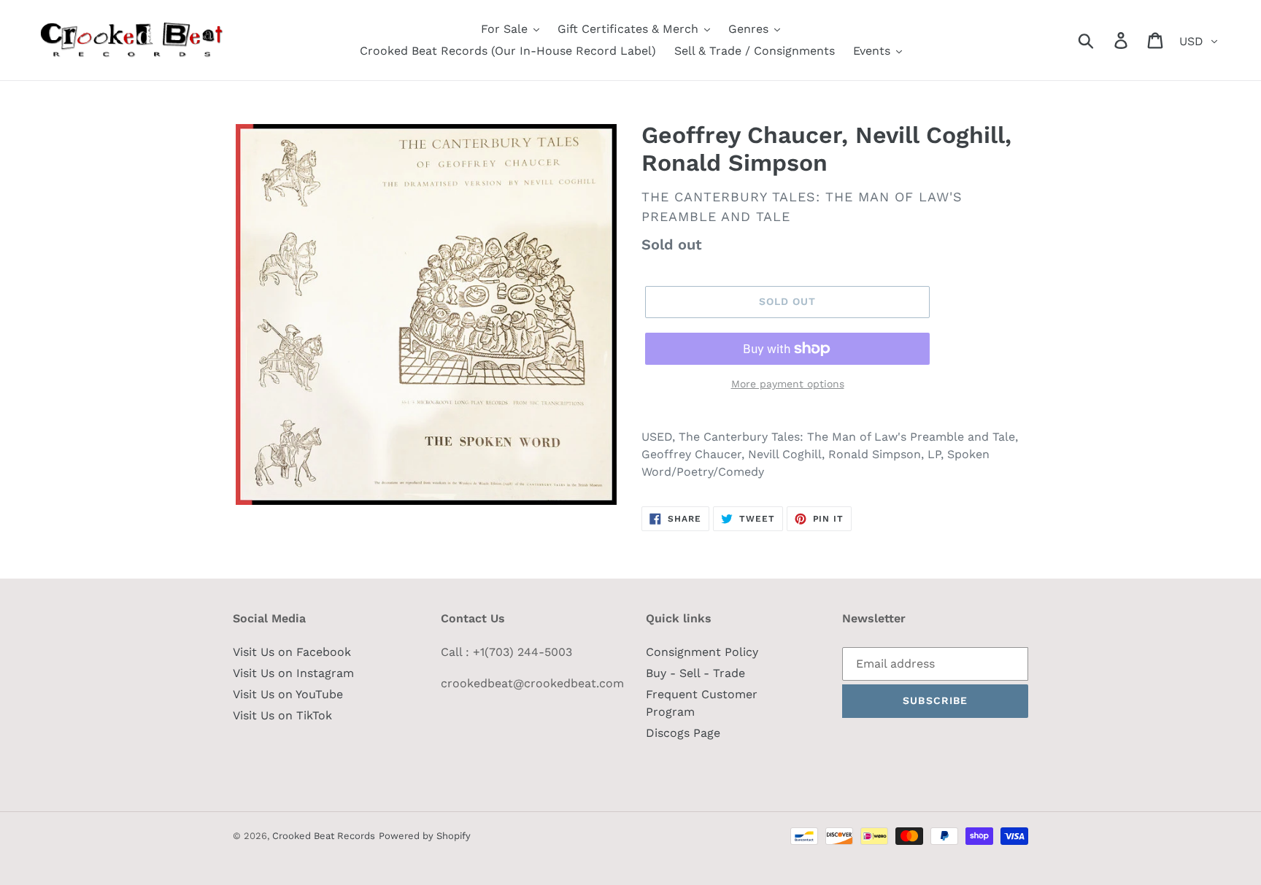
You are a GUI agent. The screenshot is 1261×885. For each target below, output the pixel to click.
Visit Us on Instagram (293, 673)
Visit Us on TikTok (282, 715)
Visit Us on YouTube (288, 694)
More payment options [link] (787, 384)
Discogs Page (683, 733)
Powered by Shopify (425, 835)
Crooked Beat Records (323, 835)
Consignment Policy (702, 652)
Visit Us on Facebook (292, 652)
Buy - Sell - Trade (695, 673)
